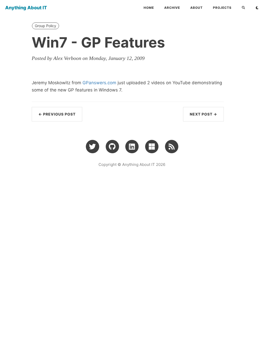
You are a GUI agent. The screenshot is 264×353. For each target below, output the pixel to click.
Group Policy (45, 26)
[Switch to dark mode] (257, 8)
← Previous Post (57, 114)
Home (149, 8)
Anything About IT (26, 7)
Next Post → (203, 114)
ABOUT (196, 8)
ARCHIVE (172, 8)
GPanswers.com (100, 82)
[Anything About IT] (171, 146)
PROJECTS (222, 8)
